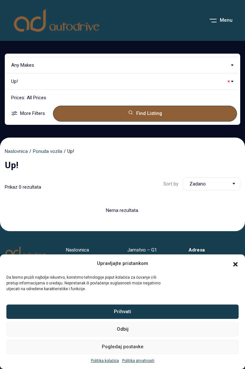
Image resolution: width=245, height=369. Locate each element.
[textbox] (122, 65)
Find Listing (149, 113)
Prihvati (122, 311)
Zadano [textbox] (197, 184)
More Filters (32, 113)
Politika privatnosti (138, 360)
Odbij (123, 329)
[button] (235, 263)
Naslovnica (16, 151)
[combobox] (122, 65)
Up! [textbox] (120, 81)
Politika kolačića (105, 360)
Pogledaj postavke (123, 347)
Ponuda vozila (47, 151)
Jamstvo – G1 (142, 250)
